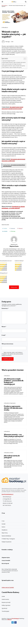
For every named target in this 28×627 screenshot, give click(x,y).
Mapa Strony (5, 532)
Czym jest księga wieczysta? (9, 60)
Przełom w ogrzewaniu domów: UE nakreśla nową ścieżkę (13, 408)
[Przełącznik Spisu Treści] (24, 59)
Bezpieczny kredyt (6, 602)
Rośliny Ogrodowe (6, 605)
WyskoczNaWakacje (6, 535)
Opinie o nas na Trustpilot (8, 587)
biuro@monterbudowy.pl (7, 494)
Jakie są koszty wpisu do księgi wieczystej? (12, 64)
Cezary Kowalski (6, 560)
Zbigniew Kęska (14, 246)
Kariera (3, 527)
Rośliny (11, 452)
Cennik (3, 596)
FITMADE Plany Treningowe (8, 538)
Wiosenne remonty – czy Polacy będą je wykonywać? (14, 435)
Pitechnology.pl (15, 618)
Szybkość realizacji (19, 260)
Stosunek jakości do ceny (6, 260)
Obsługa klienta (4, 273)
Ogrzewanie (12, 403)
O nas (3, 521)
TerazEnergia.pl (5, 611)
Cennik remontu (5, 599)
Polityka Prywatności (6, 541)
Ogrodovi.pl (4, 608)
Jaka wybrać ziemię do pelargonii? (12, 456)
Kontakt (3, 524)
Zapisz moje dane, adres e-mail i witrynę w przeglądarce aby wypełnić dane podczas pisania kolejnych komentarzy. (12, 354)
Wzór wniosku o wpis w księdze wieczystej (12, 67)
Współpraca (4, 530)
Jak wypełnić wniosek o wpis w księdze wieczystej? (14, 65)
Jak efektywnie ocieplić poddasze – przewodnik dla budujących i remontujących (13, 381)
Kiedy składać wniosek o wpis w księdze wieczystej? (14, 62)
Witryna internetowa (7, 343)
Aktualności (5, 27)
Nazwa (4, 326)
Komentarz (5, 308)
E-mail (4, 335)
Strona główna (4, 5)
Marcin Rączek (5, 563)
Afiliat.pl (9, 619)
